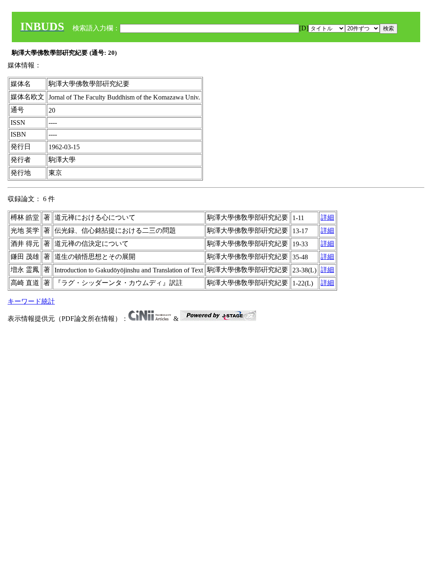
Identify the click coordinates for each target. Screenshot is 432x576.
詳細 (327, 217)
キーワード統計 (31, 301)
